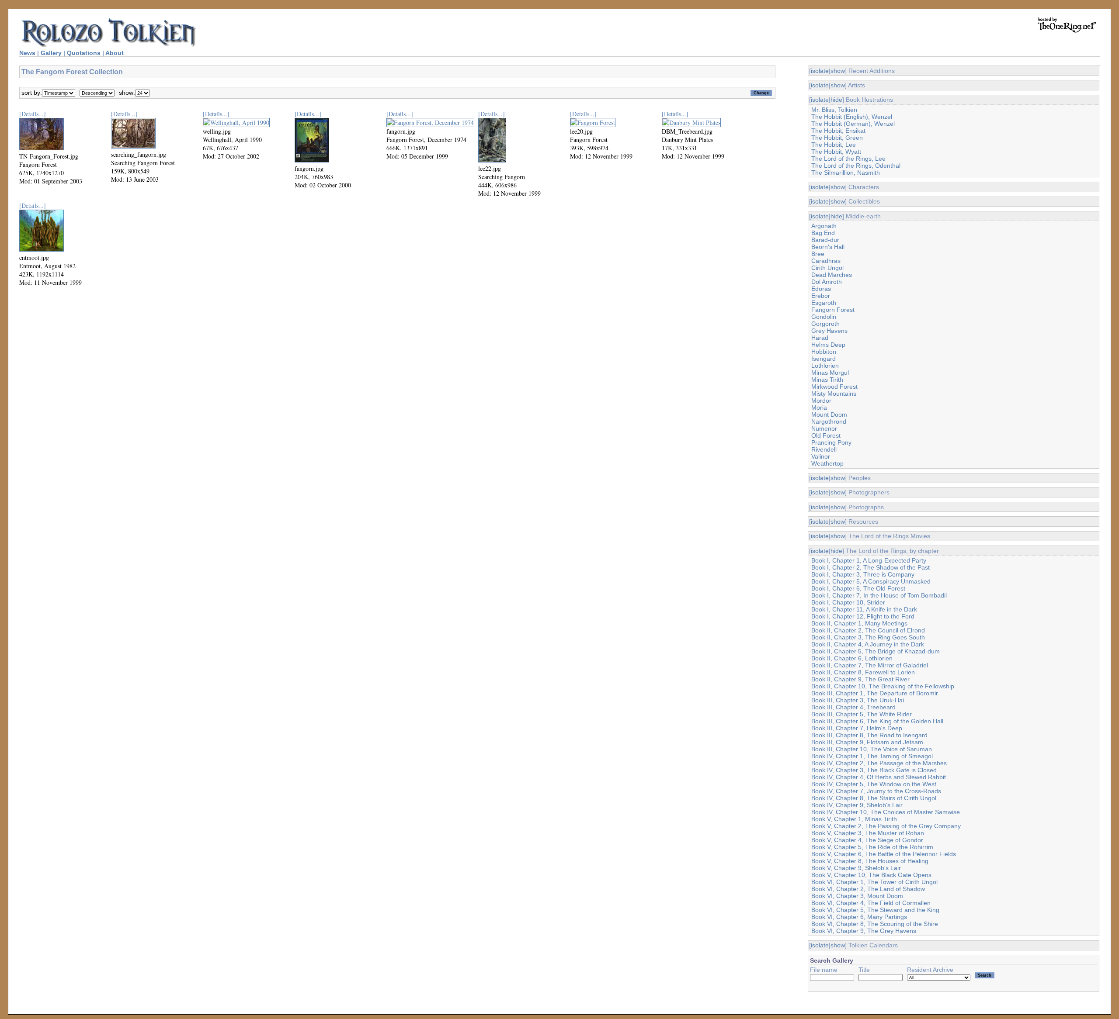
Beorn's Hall (827, 246)
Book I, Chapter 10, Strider (848, 602)
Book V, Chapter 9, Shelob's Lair (856, 867)
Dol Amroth (826, 281)
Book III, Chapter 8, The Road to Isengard (869, 735)
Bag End (823, 232)
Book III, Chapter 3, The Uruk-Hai (857, 700)
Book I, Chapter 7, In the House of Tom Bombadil (879, 595)
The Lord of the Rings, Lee (848, 158)
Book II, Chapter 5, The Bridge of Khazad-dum (875, 651)
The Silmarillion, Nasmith (845, 172)
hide (836, 99)
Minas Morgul (830, 372)
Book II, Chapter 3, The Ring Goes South (868, 637)
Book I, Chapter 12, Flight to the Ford (862, 616)
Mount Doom (829, 414)
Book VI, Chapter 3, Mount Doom (857, 895)
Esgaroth (823, 302)
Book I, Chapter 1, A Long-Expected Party (868, 560)
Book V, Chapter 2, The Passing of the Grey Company (886, 825)
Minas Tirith (827, 379)
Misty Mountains (833, 393)
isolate (820, 70)
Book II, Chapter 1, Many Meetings (859, 623)
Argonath (824, 225)
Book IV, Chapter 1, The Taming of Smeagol (872, 756)
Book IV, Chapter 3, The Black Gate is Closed (874, 770)
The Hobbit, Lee (833, 144)
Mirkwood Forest (834, 386)
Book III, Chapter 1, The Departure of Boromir (874, 693)
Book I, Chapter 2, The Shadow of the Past (870, 567)
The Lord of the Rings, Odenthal (855, 165)
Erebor (820, 295)
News (27, 52)
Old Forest (826, 435)
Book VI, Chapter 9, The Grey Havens (863, 930)
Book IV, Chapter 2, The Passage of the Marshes (879, 763)
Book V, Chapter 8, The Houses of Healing (869, 860)
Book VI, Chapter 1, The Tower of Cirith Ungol (874, 881)
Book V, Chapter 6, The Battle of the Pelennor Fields (883, 853)
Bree (817, 253)
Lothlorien (825, 365)
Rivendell (824, 449)
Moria (819, 407)
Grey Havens (829, 330)
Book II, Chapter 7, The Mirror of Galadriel (869, 665)
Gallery (51, 52)
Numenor (824, 428)
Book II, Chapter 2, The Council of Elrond (868, 630)
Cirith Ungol (827, 267)
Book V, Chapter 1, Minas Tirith (854, 818)
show (838, 70)
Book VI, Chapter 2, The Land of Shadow (868, 888)
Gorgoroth (825, 323)
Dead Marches (831, 274)
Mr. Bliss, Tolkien (834, 109)
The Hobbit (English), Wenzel (851, 116)
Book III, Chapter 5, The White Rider (861, 714)
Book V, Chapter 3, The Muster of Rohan (867, 832)
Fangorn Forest (833, 309)
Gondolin (823, 316)
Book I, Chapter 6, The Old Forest (858, 588)
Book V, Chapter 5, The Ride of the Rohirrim (872, 846)
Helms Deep (828, 344)
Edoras (821, 288)
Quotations (84, 52)
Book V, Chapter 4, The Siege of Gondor (867, 839)
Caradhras (826, 260)
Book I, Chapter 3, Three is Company (862, 574)
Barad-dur (825, 239)
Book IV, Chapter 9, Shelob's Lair (857, 804)
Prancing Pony (831, 442)
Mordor (821, 400)
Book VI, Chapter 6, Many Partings (859, 916)
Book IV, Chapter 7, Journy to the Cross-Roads (876, 791)
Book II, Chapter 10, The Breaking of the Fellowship (882, 686)
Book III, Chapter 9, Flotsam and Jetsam (867, 742)
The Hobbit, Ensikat (838, 130)
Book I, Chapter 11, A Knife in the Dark (864, 609)
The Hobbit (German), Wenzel (853, 123)
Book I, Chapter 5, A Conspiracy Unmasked (871, 581)
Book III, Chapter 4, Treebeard (853, 707)
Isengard (823, 358)
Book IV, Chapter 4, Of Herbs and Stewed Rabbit (878, 777)
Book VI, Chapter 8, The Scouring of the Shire (874, 923)
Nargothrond (828, 421)
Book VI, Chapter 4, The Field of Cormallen (871, 902)
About (114, 52)
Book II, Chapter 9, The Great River (860, 679)
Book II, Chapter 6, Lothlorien (852, 658)
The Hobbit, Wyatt (836, 151)
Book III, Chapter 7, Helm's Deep (856, 728)
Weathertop (827, 463)
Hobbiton (823, 351)
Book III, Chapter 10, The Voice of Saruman (871, 749)
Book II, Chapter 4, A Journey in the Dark (867, 644)
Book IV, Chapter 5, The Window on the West (873, 784)
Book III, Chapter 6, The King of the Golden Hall (877, 721)
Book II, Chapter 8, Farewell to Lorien (863, 672)
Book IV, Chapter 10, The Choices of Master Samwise (885, 811)
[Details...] (32, 114)
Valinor (820, 456)
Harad (819, 337)
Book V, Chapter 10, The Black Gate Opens (871, 874)
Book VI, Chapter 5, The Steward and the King (875, 909)
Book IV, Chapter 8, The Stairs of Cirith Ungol (873, 797)
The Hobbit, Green (837, 137)
